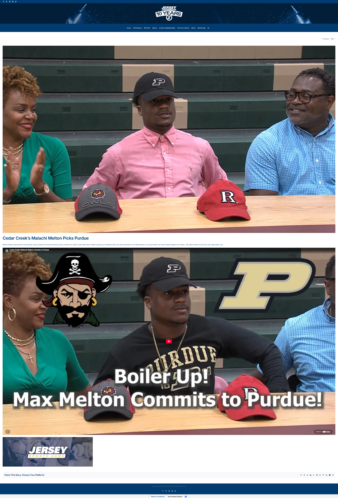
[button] (208, 28)
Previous (326, 39)
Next (332, 39)
